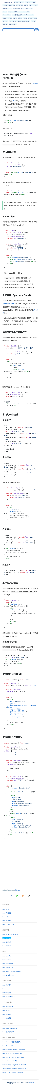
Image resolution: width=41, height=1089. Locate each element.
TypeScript (16, 8)
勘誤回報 (17, 890)
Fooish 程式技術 (8, 2)
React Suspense (7, 993)
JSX (14, 101)
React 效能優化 (6, 1018)
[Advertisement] (20, 52)
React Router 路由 (7, 1046)
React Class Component (9, 1028)
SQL (28, 12)
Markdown (19, 5)
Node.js (28, 2)
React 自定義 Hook (8, 975)
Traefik (10, 18)
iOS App (5, 21)
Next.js (22, 2)
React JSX (5, 917)
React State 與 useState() (10, 934)
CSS (27, 8)
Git (30, 5)
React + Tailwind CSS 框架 (10, 1061)
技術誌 (16, 2)
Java (10, 8)
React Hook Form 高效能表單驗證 (12, 1053)
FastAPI (5, 24)
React (5, 12)
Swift (15, 18)
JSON (15, 12)
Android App (6, 15)
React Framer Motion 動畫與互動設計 (13, 1057)
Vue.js (26, 5)
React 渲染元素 (6, 920)
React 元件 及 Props (8, 924)
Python (33, 21)
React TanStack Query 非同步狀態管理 (13, 1049)
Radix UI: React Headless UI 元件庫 (12, 1072)
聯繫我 (31, 1082)
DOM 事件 (34, 83)
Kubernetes (12, 24)
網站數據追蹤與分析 (23, 21)
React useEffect (7, 956)
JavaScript (22, 12)
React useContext (7, 963)
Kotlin (31, 15)
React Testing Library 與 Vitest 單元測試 (14, 1065)
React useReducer (8, 967)
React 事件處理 (6, 938)
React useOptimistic (8, 996)
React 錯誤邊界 (6, 1014)
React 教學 (5, 909)
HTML (31, 8)
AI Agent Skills (32, 18)
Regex (10, 12)
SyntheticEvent (8, 303)
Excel (25, 18)
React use (5, 989)
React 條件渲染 (6, 942)
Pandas (35, 5)
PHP (22, 8)
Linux (4, 18)
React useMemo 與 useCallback (11, 971)
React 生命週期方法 (8, 1032)
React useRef (6, 960)
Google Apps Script (9, 5)
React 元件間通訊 (7, 1006)
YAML (33, 2)
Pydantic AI (13, 21)
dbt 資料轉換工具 (17, 15)
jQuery (5, 8)
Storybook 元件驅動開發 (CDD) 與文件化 (14, 1068)
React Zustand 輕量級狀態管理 (11, 1042)
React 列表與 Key (7, 946)
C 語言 (20, 18)
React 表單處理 (6, 985)
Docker (26, 15)
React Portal (6, 1010)
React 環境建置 (6, 913)
